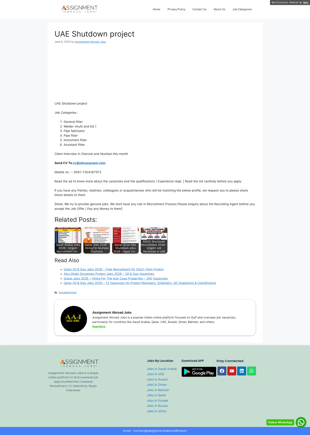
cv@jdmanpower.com (89, 163)
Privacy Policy (176, 9)
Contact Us (199, 9)
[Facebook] (221, 371)
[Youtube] (231, 371)
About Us (219, 9)
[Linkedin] (241, 371)
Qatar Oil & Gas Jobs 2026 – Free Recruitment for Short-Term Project (114, 269)
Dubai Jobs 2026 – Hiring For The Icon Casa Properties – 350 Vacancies (116, 278)
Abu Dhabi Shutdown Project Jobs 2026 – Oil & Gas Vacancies (109, 274)
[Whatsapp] (251, 371)
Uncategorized (67, 292)
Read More (98, 326)
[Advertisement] (155, 75)
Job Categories (242, 9)
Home (156, 9)
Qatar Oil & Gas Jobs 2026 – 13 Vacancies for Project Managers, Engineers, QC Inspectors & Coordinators (140, 283)
